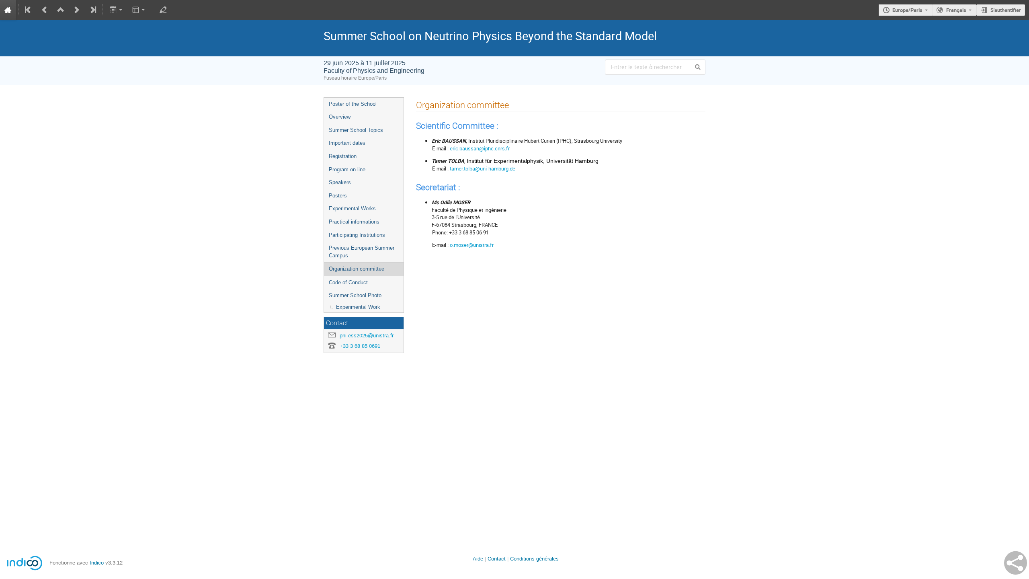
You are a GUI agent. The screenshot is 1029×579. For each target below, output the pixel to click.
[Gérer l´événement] (163, 10)
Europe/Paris (907, 10)
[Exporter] (116, 10)
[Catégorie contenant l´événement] (61, 10)
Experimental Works (352, 208)
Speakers (340, 182)
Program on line (347, 169)
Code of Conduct (348, 282)
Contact (497, 558)
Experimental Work (358, 307)
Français (956, 10)
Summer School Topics (356, 130)
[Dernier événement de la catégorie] (92, 10)
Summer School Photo (355, 295)
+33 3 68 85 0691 (360, 346)
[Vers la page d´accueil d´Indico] (8, 10)
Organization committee (356, 269)
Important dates (347, 143)
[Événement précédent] (45, 10)
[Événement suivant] (77, 10)
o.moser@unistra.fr (472, 244)
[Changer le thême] (139, 10)
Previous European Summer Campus (361, 252)
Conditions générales (534, 558)
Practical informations (354, 222)
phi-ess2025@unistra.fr (367, 335)
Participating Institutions (357, 235)
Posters (338, 196)
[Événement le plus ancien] (28, 10)
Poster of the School (353, 104)
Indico (97, 562)
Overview (340, 117)
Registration (343, 156)
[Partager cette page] (1015, 563)
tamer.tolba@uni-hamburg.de (482, 168)
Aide (478, 558)
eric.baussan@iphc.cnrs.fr (480, 148)
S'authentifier (1005, 10)
